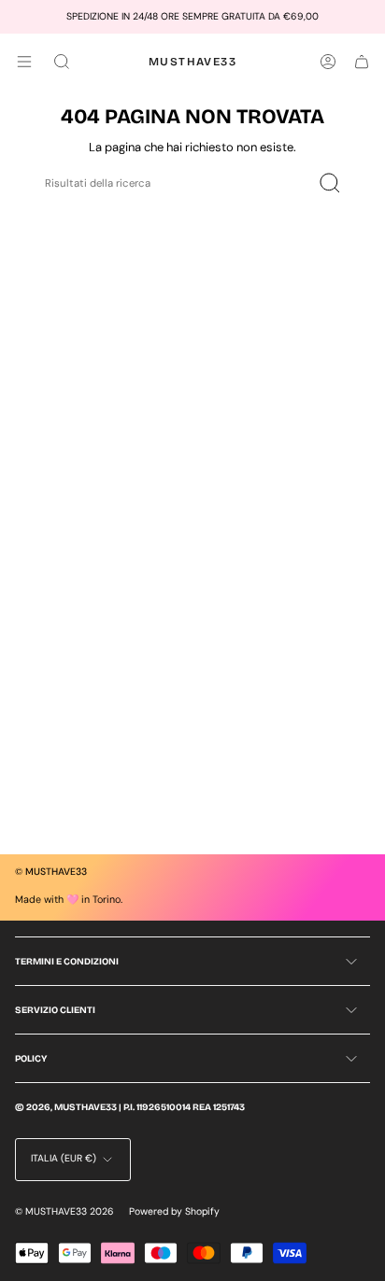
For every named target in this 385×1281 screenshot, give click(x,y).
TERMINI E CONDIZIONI (67, 961)
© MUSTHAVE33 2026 (64, 1211)
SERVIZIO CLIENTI (55, 1010)
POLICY (31, 1058)
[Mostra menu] (24, 61)
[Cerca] (329, 183)
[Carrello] (361, 61)
